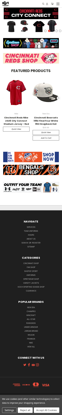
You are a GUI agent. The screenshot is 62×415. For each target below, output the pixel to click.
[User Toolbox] (47, 3)
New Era (31, 307)
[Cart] (52, 3)
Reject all (25, 410)
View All (31, 346)
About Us (31, 239)
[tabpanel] (31, 20)
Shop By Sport (31, 271)
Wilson (31, 335)
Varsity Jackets (31, 283)
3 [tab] (53, 31)
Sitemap (31, 246)
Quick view (16, 129)
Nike (31, 342)
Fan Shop (31, 267)
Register (36, 242)
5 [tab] (60, 31)
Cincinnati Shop (31, 263)
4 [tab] (56, 31)
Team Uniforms (31, 231)
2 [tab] (49, 31)
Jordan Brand (31, 331)
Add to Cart (46, 138)
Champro (31, 311)
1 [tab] (45, 31)
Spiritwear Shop (31, 279)
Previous (3, 98)
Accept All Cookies (46, 410)
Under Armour (31, 327)
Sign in (25, 242)
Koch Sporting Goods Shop (31, 287)
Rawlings (31, 323)
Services (31, 227)
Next (59, 98)
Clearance (31, 291)
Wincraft (31, 315)
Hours (31, 235)
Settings (9, 410)
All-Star (31, 319)
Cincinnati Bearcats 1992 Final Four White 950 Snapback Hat (46, 120)
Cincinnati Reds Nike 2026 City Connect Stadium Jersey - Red (16, 120)
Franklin (31, 339)
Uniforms (31, 275)
